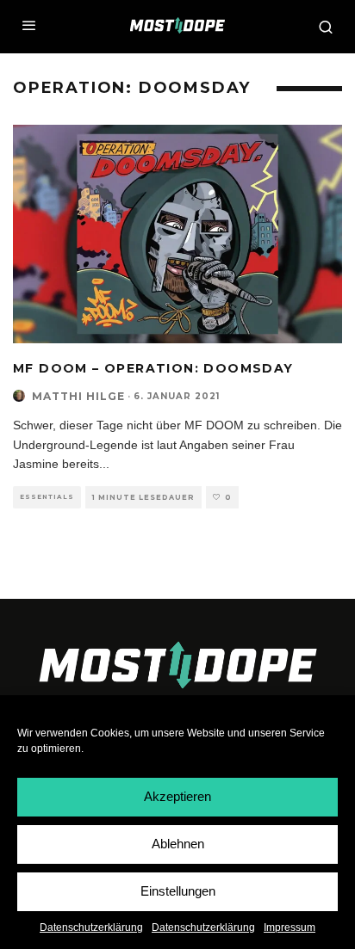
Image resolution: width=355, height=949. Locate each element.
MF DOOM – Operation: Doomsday (153, 368)
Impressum (289, 927)
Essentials (47, 497)
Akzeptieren (177, 796)
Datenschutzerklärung (91, 927)
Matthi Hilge (78, 396)
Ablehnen (178, 843)
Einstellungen (177, 891)
